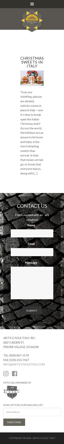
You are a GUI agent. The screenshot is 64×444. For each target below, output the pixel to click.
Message (32, 262)
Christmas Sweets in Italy (32, 62)
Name (32, 225)
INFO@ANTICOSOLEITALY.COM (24, 364)
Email (32, 244)
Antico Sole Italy (32, 16)
